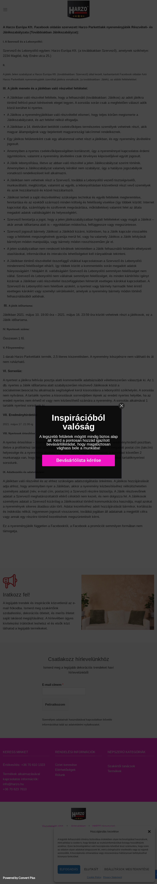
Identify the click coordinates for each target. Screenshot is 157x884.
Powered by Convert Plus (19, 877)
